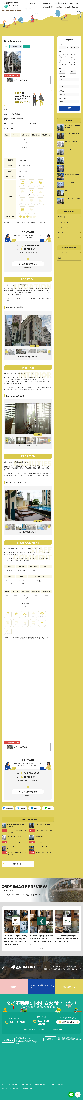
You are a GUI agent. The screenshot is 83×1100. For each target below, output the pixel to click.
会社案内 (59, 7)
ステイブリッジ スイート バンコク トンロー (14, 831)
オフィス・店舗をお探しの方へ (41, 986)
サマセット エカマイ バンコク (41, 852)
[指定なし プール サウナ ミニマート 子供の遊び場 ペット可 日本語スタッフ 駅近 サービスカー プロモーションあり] (69, 101)
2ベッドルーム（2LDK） (68, 59)
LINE (49, 808)
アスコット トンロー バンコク (41, 830)
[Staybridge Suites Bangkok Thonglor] (60, 127)
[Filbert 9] (60, 193)
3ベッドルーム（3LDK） (68, 62)
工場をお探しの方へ (69, 987)
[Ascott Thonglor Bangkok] (60, 136)
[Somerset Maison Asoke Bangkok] (60, 152)
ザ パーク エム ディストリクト (13, 842)
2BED (6, 46)
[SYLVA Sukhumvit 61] (60, 184)
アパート (26, 46)
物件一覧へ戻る (18, 864)
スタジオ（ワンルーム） (68, 54)
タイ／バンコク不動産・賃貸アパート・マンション (10, 3)
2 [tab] (43, 948)
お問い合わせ (71, 7)
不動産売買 (13, 987)
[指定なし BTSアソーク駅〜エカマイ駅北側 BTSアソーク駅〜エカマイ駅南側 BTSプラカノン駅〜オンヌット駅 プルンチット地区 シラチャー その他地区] (69, 86)
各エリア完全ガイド (49, 3)
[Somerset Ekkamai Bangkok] (60, 176)
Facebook (9, 808)
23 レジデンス (37, 842)
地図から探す (74, 3)
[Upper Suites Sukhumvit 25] (60, 201)
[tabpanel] (16, 928)
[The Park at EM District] (60, 144)
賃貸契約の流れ (62, 3)
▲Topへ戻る (78, 1095)
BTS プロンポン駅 (16, 46)
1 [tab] (40, 948)
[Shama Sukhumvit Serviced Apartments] (60, 168)
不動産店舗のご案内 (40, 1084)
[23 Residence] (60, 160)
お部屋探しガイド (35, 3)
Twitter (22, 808)
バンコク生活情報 (26, 1084)
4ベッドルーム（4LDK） (68, 64)
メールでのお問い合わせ (28, 264)
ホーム (3, 1084)
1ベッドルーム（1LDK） (68, 57)
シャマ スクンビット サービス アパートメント (14, 853)
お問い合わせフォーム (69, 1022)
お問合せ (60, 1084)
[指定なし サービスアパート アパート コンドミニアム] (69, 94)
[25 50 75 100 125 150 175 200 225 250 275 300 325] (62, 72)
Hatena (35, 808)
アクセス (51, 1084)
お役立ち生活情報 (48, 7)
